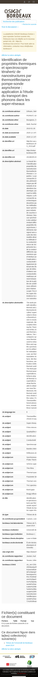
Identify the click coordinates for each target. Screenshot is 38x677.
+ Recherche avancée (29, 24)
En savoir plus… (22, 673)
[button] (29, 2)
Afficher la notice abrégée (11, 55)
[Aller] (35, 21)
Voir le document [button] (9, 27)
